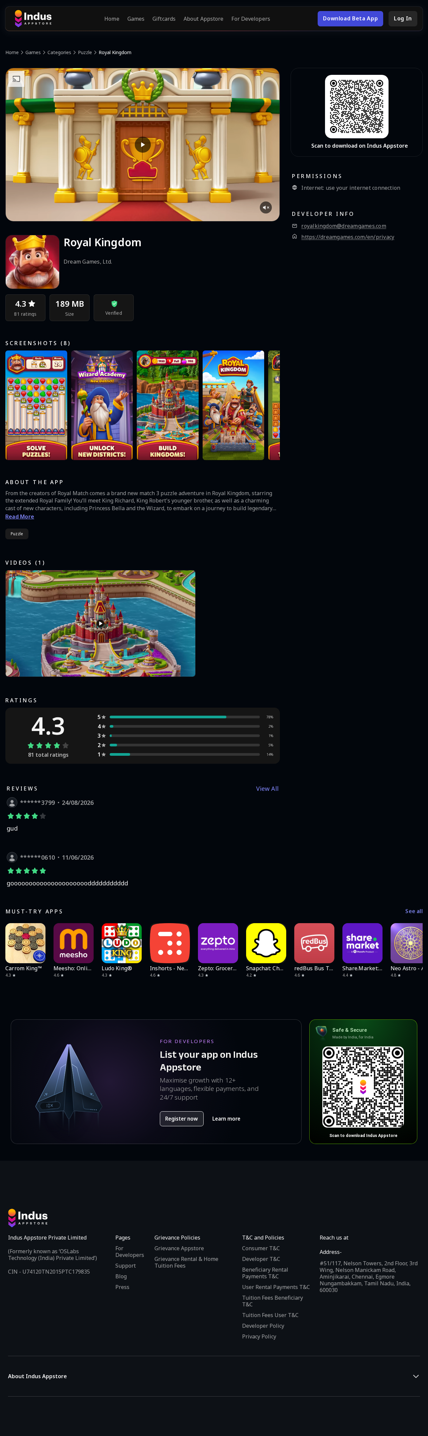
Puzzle (85, 52)
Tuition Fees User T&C (270, 1315)
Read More (19, 516)
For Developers (250, 18)
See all (414, 911)
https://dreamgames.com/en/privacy (347, 237)
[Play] (143, 145)
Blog (121, 1276)
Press (122, 1287)
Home (111, 18)
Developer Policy (263, 1325)
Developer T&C (261, 1259)
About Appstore (203, 18)
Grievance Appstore (179, 1248)
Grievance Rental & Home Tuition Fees (186, 1262)
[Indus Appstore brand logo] (33, 18)
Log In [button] (403, 18)
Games (136, 18)
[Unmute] (266, 207)
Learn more (226, 1118)
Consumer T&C (261, 1248)
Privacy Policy (259, 1336)
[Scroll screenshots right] (266, 405)
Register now (181, 1118)
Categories (59, 52)
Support (125, 1265)
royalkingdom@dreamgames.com (343, 226)
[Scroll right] (413, 943)
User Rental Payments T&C (276, 1287)
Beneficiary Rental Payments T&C (265, 1273)
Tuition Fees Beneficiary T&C (272, 1301)
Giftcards (164, 18)
